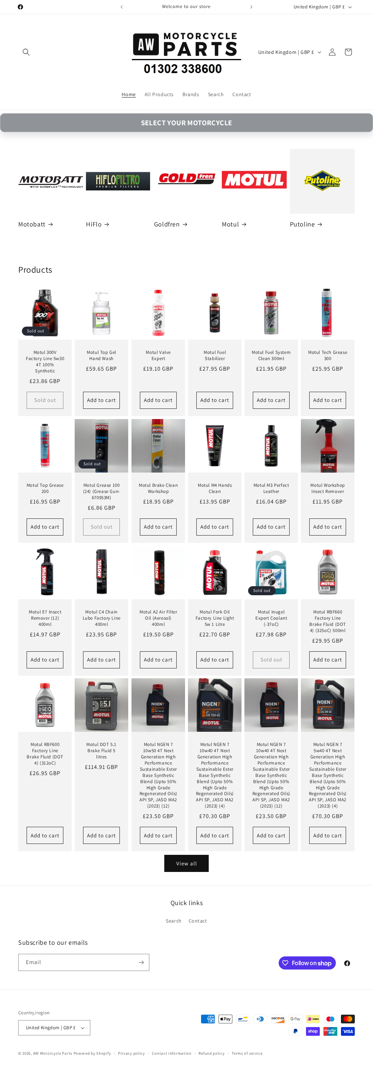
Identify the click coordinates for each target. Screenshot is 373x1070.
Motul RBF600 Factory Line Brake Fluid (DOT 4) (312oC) (45, 754)
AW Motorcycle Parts (52, 1053)
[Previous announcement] (122, 7)
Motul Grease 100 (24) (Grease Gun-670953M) (101, 491)
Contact (198, 920)
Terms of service (247, 1053)
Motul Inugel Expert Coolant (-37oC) (271, 618)
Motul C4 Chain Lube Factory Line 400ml (102, 618)
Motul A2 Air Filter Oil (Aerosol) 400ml (158, 618)
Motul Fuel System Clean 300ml (271, 356)
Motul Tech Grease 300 (327, 356)
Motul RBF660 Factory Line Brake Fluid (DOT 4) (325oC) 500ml (328, 621)
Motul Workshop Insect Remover (328, 488)
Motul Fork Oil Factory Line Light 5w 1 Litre (215, 618)
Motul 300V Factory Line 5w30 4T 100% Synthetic (45, 362)
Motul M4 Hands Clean (215, 488)
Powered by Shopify (92, 1053)
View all (186, 863)
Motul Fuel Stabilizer (215, 356)
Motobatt (32, 224)
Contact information (171, 1053)
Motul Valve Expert (158, 356)
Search (174, 920)
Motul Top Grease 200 (45, 488)
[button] (26, 52)
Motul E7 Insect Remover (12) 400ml (45, 618)
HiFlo (94, 224)
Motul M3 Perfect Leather (271, 488)
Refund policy (211, 1053)
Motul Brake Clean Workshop (158, 488)
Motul (230, 224)
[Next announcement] (251, 7)
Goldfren (167, 224)
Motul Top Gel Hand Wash (101, 356)
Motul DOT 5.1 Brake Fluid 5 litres (101, 751)
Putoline (302, 224)
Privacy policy (131, 1053)
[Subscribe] (141, 962)
